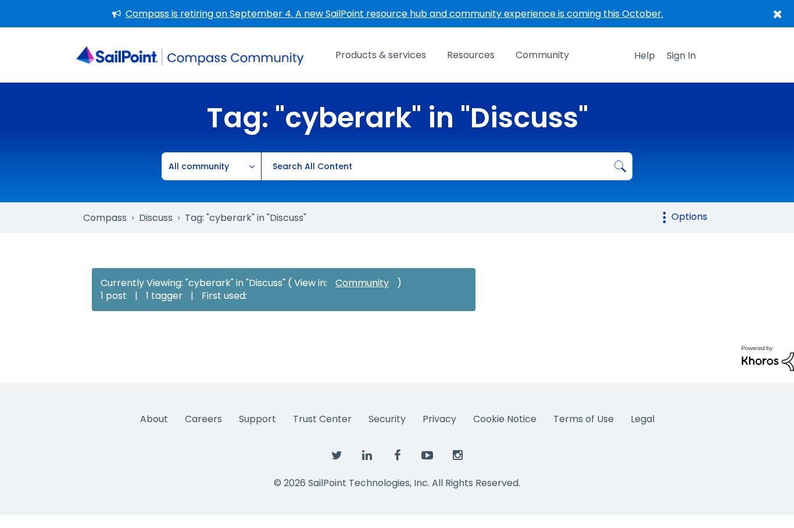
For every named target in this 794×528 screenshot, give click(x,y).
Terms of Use (583, 419)
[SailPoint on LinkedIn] (366, 456)
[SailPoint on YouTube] (427, 456)
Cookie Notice (505, 419)
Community (542, 55)
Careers (203, 419)
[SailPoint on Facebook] (397, 456)
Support (257, 419)
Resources (471, 55)
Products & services (380, 55)
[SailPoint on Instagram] (457, 456)
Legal (642, 419)
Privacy (439, 419)
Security (387, 419)
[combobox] (446, 166)
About (154, 419)
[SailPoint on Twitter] (336, 456)
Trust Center (322, 419)
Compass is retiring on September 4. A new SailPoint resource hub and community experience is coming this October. (394, 13)
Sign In (681, 55)
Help (644, 55)
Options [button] (689, 216)
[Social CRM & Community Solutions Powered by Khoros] (768, 358)
